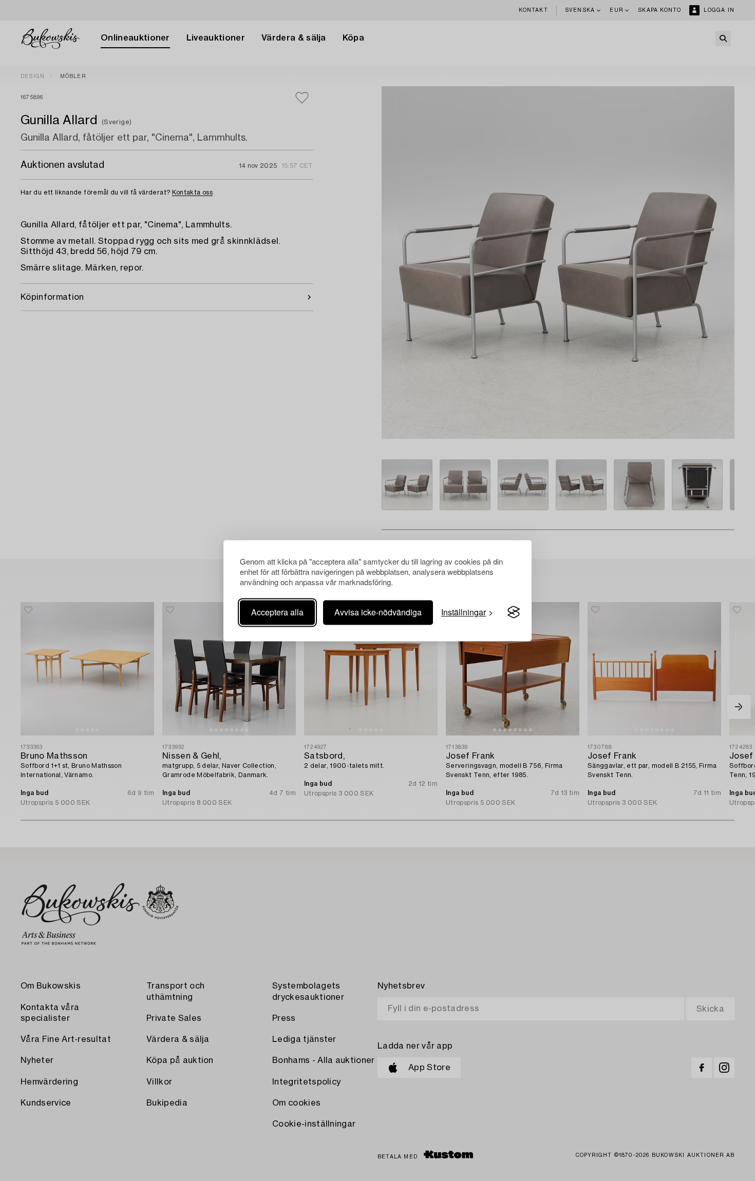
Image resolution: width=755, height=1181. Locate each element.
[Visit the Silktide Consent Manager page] (513, 612)
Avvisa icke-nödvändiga (378, 612)
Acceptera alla (277, 612)
